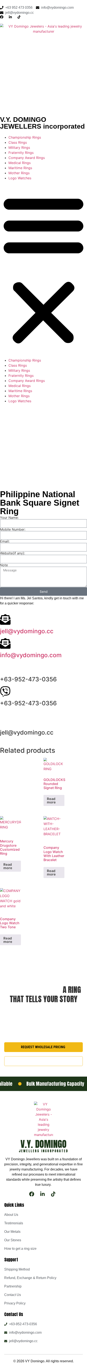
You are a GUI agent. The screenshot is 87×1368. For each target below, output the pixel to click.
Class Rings (17, 142)
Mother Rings (19, 173)
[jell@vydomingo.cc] (5, 619)
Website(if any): (12, 553)
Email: (5, 541)
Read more (51, 800)
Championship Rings (24, 137)
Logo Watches (19, 178)
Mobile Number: (12, 529)
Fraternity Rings (21, 152)
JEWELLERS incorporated (43, 1150)
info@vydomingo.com (31, 655)
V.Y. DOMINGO (43, 1144)
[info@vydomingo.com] (5, 643)
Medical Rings (19, 163)
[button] (43, 269)
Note (4, 565)
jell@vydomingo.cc (26, 631)
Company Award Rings (26, 158)
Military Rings (19, 147)
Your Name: (9, 517)
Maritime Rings (20, 168)
